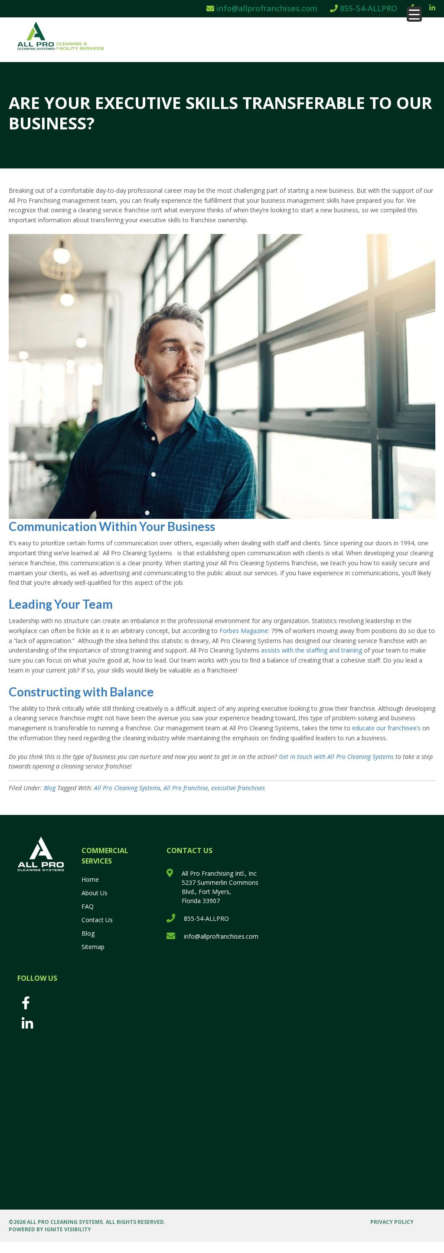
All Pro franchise (185, 788)
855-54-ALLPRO (367, 8)
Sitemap (93, 947)
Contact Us (97, 920)
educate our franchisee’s (386, 728)
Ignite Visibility (68, 1229)
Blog (50, 788)
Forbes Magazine (243, 630)
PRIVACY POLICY (392, 1222)
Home (90, 879)
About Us (95, 893)
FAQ (88, 906)
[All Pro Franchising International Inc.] (66, 39)
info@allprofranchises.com (265, 8)
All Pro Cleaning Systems (127, 788)
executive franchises (238, 788)
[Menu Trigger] (414, 14)
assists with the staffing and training (311, 650)
